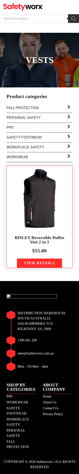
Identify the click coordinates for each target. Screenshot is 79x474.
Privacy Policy (53, 414)
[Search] (73, 18)
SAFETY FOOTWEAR (24, 137)
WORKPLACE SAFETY (25, 147)
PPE (10, 127)
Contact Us (50, 408)
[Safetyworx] (23, 7)
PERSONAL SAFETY (24, 118)
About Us (49, 402)
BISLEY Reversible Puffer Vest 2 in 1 (40, 239)
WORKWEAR (17, 157)
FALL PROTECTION (23, 108)
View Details (39, 263)
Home (47, 396)
